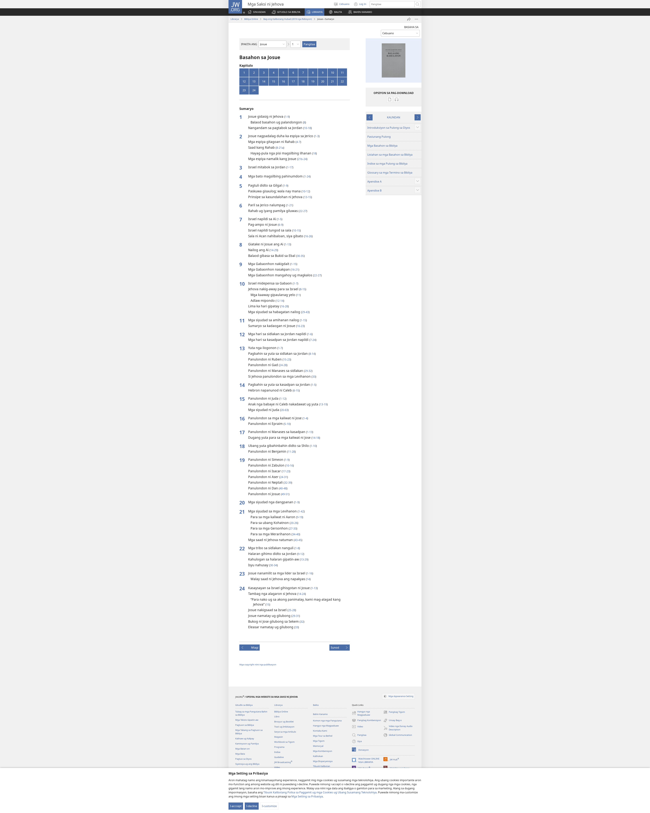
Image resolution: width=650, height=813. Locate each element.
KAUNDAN (393, 117)
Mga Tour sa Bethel (322, 735)
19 (312, 81)
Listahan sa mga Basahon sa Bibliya (390, 154)
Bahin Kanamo (320, 714)
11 (342, 73)
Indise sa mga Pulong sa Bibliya (387, 163)
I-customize (269, 806)
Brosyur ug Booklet (284, 721)
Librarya (235, 18)
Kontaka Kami (320, 730)
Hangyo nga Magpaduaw (326, 725)
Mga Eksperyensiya (322, 761)
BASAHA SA (411, 27)
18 (303, 81)
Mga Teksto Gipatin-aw (246, 719)
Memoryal (318, 745)
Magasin (278, 736)
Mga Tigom (318, 740)
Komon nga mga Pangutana (327, 720)
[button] (286, 12)
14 (263, 81)
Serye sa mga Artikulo (285, 731)
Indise (277, 752)
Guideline (279, 757)
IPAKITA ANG (249, 44)
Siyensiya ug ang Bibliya (247, 763)
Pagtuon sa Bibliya (244, 724)
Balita (316, 704)
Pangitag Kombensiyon (366, 720)
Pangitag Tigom (394, 712)
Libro (276, 716)
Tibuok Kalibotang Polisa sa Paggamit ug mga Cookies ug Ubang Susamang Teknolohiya (320, 792)
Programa (279, 746)
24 (253, 90)
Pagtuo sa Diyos (243, 758)
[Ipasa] (409, 19)
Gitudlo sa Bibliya (244, 704)
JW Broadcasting (283, 762)
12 (244, 81)
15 (273, 81)
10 (332, 73)
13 (253, 81)
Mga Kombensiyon (322, 751)
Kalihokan (318, 756)
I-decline (251, 806)
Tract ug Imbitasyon (284, 726)
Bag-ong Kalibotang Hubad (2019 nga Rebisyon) (287, 18)
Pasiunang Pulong (379, 137)
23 (244, 90)
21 (332, 81)
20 (322, 81)
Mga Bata (240, 753)
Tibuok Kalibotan (321, 766)
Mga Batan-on (242, 748)
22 (342, 81)
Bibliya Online (251, 18)
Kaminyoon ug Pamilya (247, 743)
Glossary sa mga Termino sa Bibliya (389, 172)
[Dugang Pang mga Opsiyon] (416, 19)
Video (277, 767)
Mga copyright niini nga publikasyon (257, 664)
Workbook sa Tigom (284, 741)
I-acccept (236, 806)
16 (283, 81)
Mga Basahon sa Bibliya (382, 145)
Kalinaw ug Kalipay (244, 738)
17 (293, 81)
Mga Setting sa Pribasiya (307, 796)
